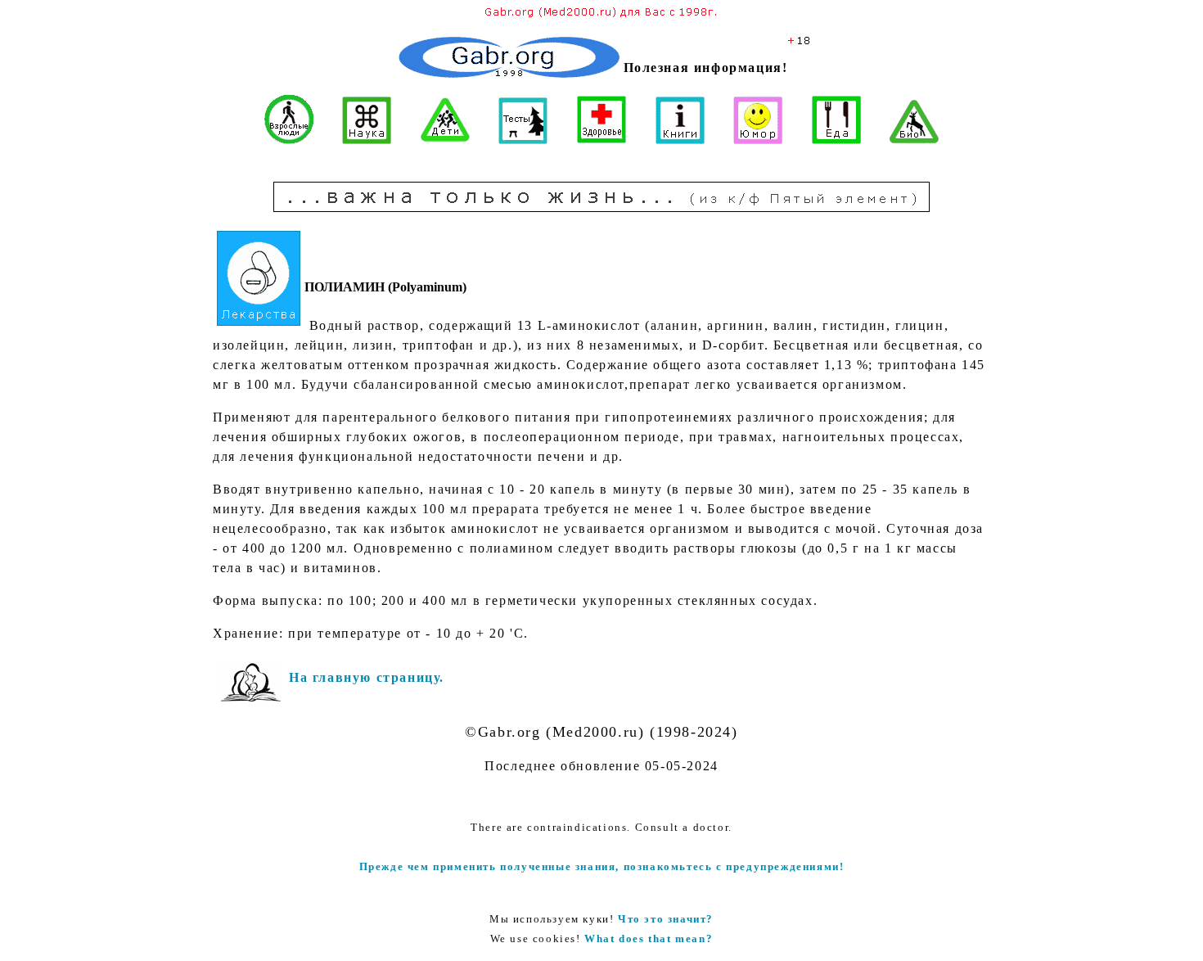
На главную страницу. (366, 677)
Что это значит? (666, 919)
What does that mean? (648, 938)
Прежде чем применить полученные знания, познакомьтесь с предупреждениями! (602, 866)
